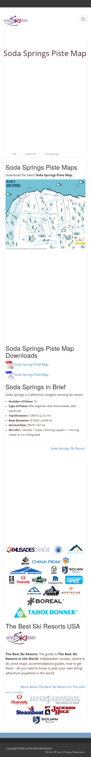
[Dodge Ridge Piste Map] (26, 569)
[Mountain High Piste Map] (74, 579)
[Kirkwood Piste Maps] (39, 579)
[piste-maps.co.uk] (16, 20)
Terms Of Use (53, 752)
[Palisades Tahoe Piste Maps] (28, 549)
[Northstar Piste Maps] (71, 590)
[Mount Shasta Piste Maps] (34, 590)
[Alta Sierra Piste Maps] (75, 549)
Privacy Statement (74, 752)
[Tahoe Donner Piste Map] (45, 612)
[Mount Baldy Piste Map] (17, 590)
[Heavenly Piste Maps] (23, 579)
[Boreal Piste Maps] (46, 601)
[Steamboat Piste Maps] (30, 710)
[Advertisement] (45, 105)
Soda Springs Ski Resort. (68, 448)
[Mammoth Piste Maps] (56, 579)
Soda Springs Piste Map (31, 364)
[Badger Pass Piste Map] (58, 549)
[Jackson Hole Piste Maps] (60, 710)
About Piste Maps (14, 692)
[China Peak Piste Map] (51, 560)
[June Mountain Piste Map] (54, 569)
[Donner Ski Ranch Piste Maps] (11, 579)
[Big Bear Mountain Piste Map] (25, 560)
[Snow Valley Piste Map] (51, 590)
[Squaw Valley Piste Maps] (72, 569)
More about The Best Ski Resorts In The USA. (53, 687)
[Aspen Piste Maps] (55, 699)
